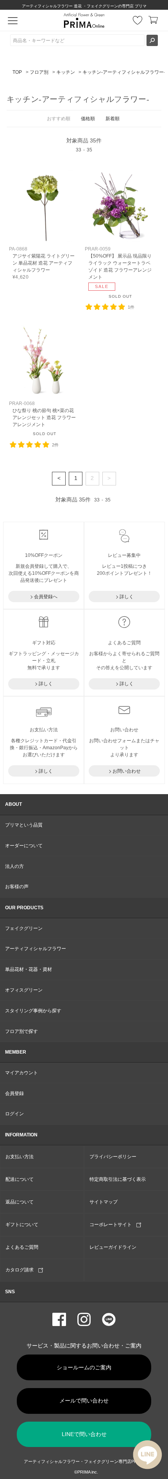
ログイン (14, 1113)
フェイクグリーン (24, 928)
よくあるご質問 (21, 1247)
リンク (44, 225)
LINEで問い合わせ (84, 1434)
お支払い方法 (19, 1156)
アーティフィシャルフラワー (35, 948)
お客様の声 (17, 886)
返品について (19, 1202)
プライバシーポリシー (112, 1156)
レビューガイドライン (112, 1247)
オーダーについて (24, 845)
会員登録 (14, 1093)
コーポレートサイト (112, 1224)
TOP (17, 72)
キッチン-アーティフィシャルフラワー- (123, 72)
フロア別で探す (21, 1031)
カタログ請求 (21, 1270)
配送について (19, 1179)
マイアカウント (21, 1072)
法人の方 (14, 866)
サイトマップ (103, 1202)
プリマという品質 (24, 825)
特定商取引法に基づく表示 (117, 1179)
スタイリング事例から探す (33, 1010)
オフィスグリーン (24, 990)
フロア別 (39, 72)
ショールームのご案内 (84, 1367)
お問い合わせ (127, 771)
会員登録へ (45, 596)
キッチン (65, 72)
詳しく (127, 596)
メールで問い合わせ (84, 1400)
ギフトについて (21, 1224)
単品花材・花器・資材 (28, 969)
